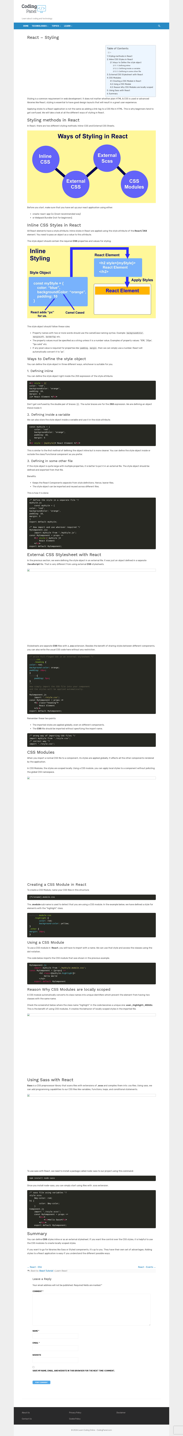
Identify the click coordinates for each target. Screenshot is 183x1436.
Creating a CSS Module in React (127, 81)
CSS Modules (115, 78)
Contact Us (27, 1419)
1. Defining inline (123, 65)
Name (36, 1331)
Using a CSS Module (122, 84)
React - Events (146, 1267)
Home (26, 26)
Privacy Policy (75, 1413)
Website (37, 1355)
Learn (67, 26)
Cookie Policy (75, 1419)
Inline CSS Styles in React (121, 59)
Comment (38, 1291)
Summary (113, 93)
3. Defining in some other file (129, 71)
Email (36, 1343)
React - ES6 (35, 1267)
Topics (55, 26)
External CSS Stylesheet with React (126, 74)
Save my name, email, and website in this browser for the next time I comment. (74, 1371)
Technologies (39, 26)
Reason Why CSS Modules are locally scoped (133, 87)
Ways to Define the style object (127, 62)
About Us (26, 1413)
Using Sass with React (119, 90)
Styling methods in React (120, 56)
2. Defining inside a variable (128, 68)
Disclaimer (121, 1413)
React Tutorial (46, 1271)
